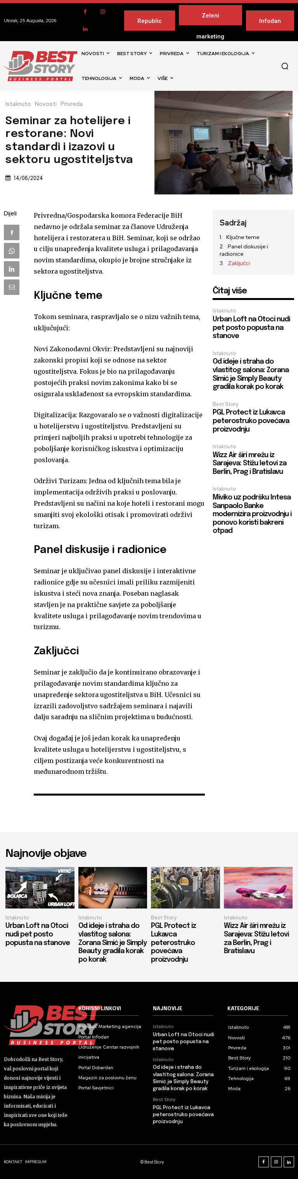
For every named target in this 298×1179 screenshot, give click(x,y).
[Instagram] (102, 12)
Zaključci (239, 263)
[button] (284, 66)
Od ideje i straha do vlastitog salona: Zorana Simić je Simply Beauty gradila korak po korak (112, 942)
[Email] (11, 287)
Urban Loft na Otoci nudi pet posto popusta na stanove (251, 328)
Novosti (46, 104)
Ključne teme (243, 237)
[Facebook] (85, 12)
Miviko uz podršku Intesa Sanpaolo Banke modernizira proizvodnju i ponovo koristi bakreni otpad (252, 514)
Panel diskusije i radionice (244, 250)
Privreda (72, 104)
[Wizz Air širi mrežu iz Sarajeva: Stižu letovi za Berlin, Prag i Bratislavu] (258, 888)
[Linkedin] (85, 29)
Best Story (225, 404)
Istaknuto (18, 104)
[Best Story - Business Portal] (41, 66)
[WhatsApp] (11, 250)
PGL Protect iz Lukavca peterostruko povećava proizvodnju (251, 421)
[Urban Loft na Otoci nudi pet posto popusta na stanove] (39, 888)
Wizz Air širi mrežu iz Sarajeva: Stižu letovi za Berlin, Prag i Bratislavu (249, 463)
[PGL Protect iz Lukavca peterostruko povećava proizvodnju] (185, 888)
